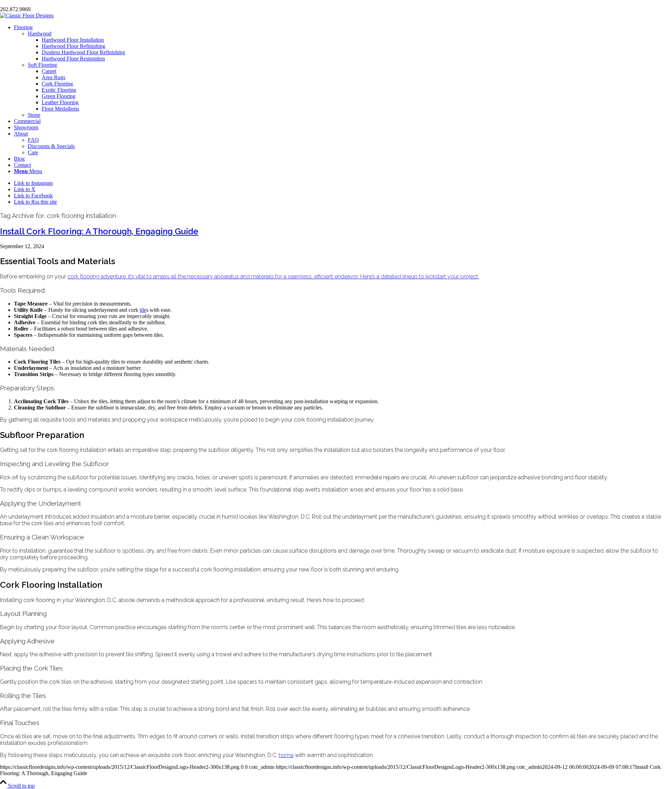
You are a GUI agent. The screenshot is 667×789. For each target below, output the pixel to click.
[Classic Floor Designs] (26, 15)
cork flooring (83, 276)
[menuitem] (340, 71)
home (286, 755)
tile (143, 310)
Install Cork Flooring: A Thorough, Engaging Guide (99, 231)
